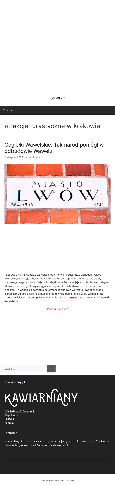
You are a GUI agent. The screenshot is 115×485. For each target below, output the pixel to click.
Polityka (9, 418)
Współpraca (11, 415)
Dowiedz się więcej (57, 309)
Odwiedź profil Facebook (19, 411)
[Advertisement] (57, 46)
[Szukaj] (51, 368)
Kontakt (9, 422)
